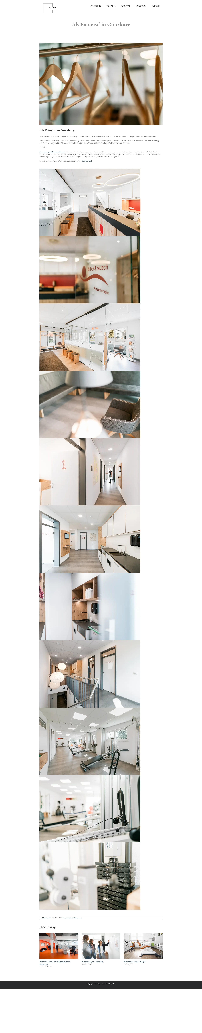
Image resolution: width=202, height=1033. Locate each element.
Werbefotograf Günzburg (92, 961)
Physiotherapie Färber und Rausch (52, 152)
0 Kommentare (77, 918)
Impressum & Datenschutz (108, 984)
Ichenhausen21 (46, 918)
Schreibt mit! (87, 161)
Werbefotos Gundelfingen (135, 961)
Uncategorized (67, 918)
